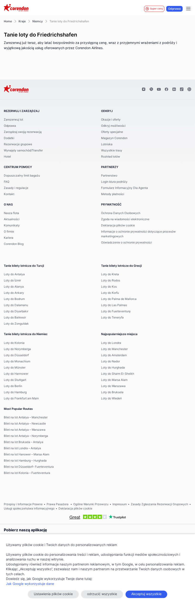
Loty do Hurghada (113, 367)
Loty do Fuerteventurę (116, 311)
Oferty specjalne (112, 132)
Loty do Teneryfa (112, 317)
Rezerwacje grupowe (18, 144)
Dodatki (9, 138)
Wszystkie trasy (111, 150)
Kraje (22, 21)
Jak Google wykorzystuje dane (30, 584)
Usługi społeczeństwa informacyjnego (29, 508)
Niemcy (37, 21)
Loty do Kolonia (14, 342)
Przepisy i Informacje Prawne (23, 504)
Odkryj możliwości (113, 125)
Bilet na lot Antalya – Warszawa (24, 429)
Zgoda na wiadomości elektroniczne (125, 219)
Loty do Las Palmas (114, 305)
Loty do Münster (14, 367)
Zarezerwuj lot (13, 119)
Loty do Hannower (16, 373)
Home (8, 21)
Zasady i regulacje (16, 188)
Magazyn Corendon (114, 138)
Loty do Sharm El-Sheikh (117, 373)
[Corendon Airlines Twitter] (151, 89)
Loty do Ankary (14, 292)
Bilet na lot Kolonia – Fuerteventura (27, 473)
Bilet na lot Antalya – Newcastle (25, 423)
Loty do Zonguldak (16, 323)
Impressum (119, 504)
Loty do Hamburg (15, 392)
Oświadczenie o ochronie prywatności (126, 242)
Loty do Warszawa (113, 386)
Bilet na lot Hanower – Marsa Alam (26, 454)
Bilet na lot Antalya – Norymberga (26, 435)
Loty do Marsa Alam (114, 379)
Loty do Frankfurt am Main (21, 398)
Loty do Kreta (110, 274)
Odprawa (174, 8)
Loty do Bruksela (112, 392)
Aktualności (12, 219)
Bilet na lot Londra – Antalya (22, 448)
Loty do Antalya (14, 274)
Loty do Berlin (13, 386)
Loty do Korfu (110, 292)
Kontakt (9, 194)
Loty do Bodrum (14, 299)
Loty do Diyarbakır (16, 311)
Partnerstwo (109, 175)
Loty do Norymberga (17, 349)
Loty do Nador (110, 361)
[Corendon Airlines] (16, 8)
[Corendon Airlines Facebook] (166, 89)
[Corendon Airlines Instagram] (144, 89)
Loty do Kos (109, 286)
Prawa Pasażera (58, 504)
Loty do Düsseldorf (16, 355)
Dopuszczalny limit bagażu (22, 175)
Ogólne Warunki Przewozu (90, 504)
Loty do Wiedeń (111, 398)
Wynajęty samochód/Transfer (23, 150)
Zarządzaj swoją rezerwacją (23, 132)
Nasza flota (11, 213)
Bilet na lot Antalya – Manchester (26, 417)
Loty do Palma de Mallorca (118, 299)
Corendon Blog (14, 244)
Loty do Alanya (14, 286)
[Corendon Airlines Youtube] (159, 89)
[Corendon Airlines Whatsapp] (189, 89)
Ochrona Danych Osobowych (120, 213)
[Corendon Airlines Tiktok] (182, 89)
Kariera (8, 237)
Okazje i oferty (111, 119)
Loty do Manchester (114, 349)
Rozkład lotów (110, 156)
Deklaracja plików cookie (118, 225)
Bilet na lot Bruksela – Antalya (23, 442)
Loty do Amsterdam (114, 355)
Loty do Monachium (17, 361)
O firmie (9, 231)
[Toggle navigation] (188, 9)
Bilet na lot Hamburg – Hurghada (25, 460)
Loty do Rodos (110, 280)
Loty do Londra (111, 342)
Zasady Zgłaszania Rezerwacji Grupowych (159, 504)
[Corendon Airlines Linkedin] (174, 89)
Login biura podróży (114, 181)
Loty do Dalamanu (16, 305)
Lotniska (106, 144)
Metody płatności (112, 194)
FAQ (6, 181)
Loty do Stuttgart (15, 379)
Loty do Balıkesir (15, 317)
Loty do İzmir (12, 280)
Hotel (7, 156)
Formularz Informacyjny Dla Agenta (124, 188)
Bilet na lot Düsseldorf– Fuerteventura (29, 466)
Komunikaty (12, 225)
